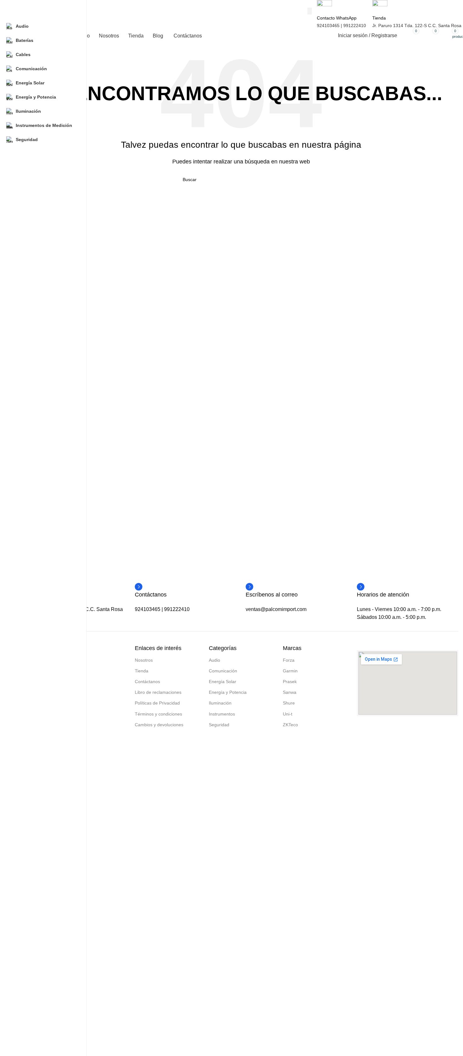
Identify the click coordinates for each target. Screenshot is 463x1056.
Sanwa (289, 692)
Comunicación (223, 670)
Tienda (141, 670)
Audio (214, 660)
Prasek (290, 681)
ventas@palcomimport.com (276, 609)
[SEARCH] (309, 11)
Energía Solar (222, 681)
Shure (289, 702)
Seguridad (219, 724)
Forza (288, 660)
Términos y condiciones (158, 713)
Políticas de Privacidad (157, 702)
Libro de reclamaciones (158, 692)
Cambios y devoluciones (159, 724)
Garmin (290, 670)
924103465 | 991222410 (341, 25)
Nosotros (144, 660)
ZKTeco (290, 724)
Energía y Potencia (228, 692)
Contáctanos (147, 681)
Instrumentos (222, 713)
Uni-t (287, 713)
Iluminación (220, 702)
